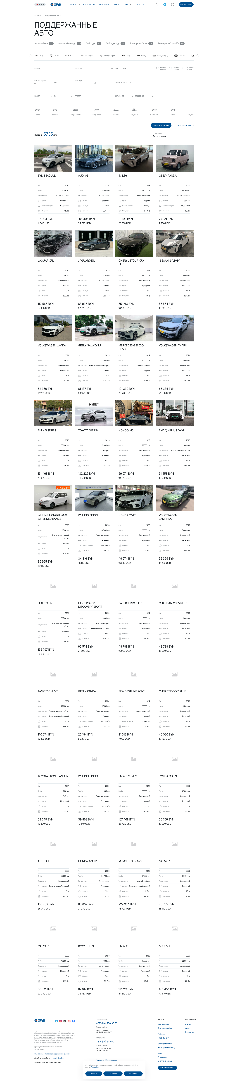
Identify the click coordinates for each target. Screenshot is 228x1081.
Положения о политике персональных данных (51, 1054)
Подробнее (95, 1067)
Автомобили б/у (165, 1028)
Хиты (160, 1053)
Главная (37, 15)
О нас (126, 4)
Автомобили (163, 1024)
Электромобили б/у (166, 1047)
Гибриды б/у (163, 1038)
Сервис (116, 4)
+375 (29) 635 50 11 (106, 1041)
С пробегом (89, 4)
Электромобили (165, 1044)
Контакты (139, 4)
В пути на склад (165, 1061)
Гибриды (161, 1034)
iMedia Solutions (58, 1058)
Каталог (74, 4)
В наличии (104, 4)
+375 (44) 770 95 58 (106, 1023)
